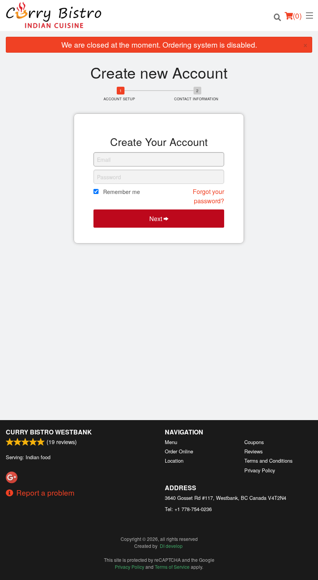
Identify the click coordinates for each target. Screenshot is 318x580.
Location (174, 460)
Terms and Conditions (268, 460)
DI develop (171, 545)
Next (156, 218)
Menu (171, 442)
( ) (297, 15)
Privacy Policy (259, 470)
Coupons (254, 442)
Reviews (253, 451)
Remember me (121, 192)
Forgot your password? (208, 196)
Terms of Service (172, 566)
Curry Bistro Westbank (49, 431)
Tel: (188, 509)
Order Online (179, 451)
